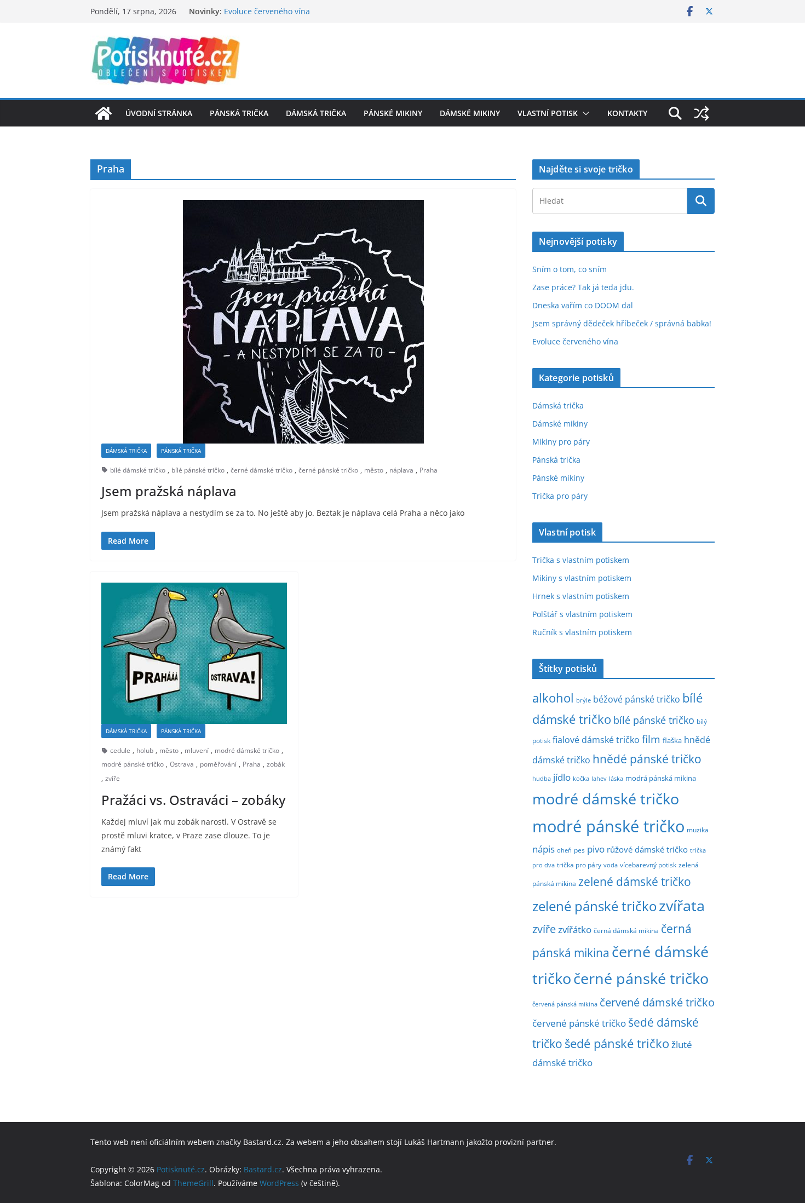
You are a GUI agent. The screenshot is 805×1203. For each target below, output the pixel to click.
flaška (672, 740)
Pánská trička (239, 113)
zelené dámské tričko (634, 881)
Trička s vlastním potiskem (580, 560)
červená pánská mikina (564, 1004)
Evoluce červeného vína (575, 341)
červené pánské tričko (579, 1023)
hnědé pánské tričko (647, 759)
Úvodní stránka (158, 113)
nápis (543, 849)
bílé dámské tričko (137, 470)
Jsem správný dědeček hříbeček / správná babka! (313, 8)
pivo (596, 849)
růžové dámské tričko (647, 849)
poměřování (218, 764)
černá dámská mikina (626, 930)
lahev (599, 778)
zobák (276, 764)
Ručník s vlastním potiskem (582, 632)
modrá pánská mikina (660, 778)
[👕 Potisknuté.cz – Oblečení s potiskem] (103, 113)
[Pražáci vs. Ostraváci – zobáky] (194, 653)
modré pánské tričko (132, 764)
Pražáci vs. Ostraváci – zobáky (193, 800)
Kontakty (627, 113)
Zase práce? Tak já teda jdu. (583, 287)
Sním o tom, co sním (569, 269)
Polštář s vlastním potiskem (582, 614)
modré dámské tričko (247, 750)
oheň (564, 850)
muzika (698, 829)
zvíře (112, 778)
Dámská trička (316, 113)
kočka (581, 778)
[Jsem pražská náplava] (303, 322)
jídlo (562, 777)
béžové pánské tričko (636, 699)
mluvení (197, 750)
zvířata (682, 906)
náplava (401, 470)
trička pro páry (579, 864)
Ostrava (182, 764)
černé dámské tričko (261, 470)
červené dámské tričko (657, 1002)
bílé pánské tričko (198, 470)
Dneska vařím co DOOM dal (582, 305)
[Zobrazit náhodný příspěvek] (701, 113)
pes (579, 849)
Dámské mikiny (470, 113)
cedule (120, 750)
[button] (584, 113)
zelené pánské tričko (594, 906)
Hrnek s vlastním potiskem (580, 596)
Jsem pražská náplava (169, 491)
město (373, 470)
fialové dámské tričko (596, 740)
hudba (541, 778)
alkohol (553, 698)
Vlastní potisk (548, 113)
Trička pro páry (560, 496)
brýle (583, 700)
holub (144, 750)
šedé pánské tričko (617, 1043)
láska (616, 778)
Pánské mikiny (393, 113)
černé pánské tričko (328, 470)
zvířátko (574, 929)
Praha (428, 470)
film (651, 739)
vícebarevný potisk (648, 865)
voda (610, 865)
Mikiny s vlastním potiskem (581, 578)
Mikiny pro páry (561, 441)
